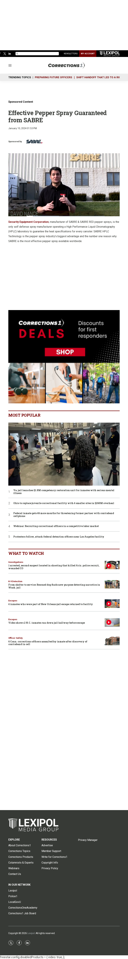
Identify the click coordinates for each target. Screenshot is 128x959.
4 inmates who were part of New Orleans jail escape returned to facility (50, 604)
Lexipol (31, 933)
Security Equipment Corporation (28, 221)
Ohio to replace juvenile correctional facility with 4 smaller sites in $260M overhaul (63, 503)
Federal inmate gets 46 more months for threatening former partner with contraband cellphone (63, 515)
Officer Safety (15, 638)
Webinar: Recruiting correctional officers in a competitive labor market (56, 526)
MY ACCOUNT (88, 53)
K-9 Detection (15, 581)
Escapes (12, 600)
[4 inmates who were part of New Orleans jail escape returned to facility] (112, 603)
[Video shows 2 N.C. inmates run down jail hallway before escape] (112, 622)
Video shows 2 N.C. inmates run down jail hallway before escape (46, 622)
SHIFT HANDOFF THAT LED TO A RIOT (99, 77)
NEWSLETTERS (71, 53)
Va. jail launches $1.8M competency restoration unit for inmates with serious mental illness (63, 492)
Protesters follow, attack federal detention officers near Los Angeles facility (58, 536)
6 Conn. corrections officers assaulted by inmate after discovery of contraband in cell (47, 643)
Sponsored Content (20, 101)
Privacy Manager (88, 840)
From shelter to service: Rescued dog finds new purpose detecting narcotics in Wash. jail (54, 586)
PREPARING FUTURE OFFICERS (53, 77)
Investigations (15, 562)
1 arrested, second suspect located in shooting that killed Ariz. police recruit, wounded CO (53, 567)
